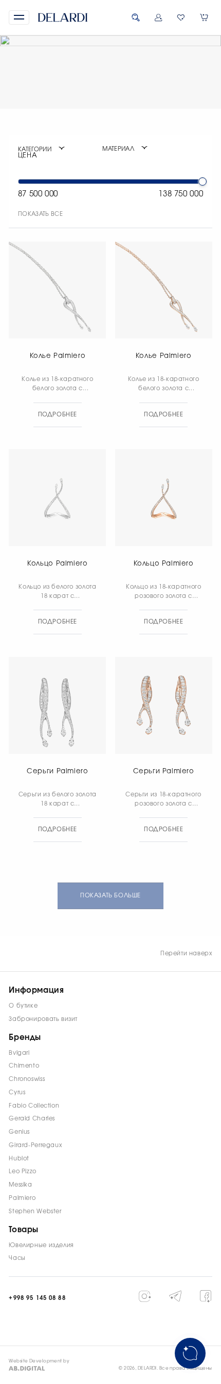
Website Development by (39, 1361)
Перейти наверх (186, 953)
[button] (19, 17)
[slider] (202, 181)
